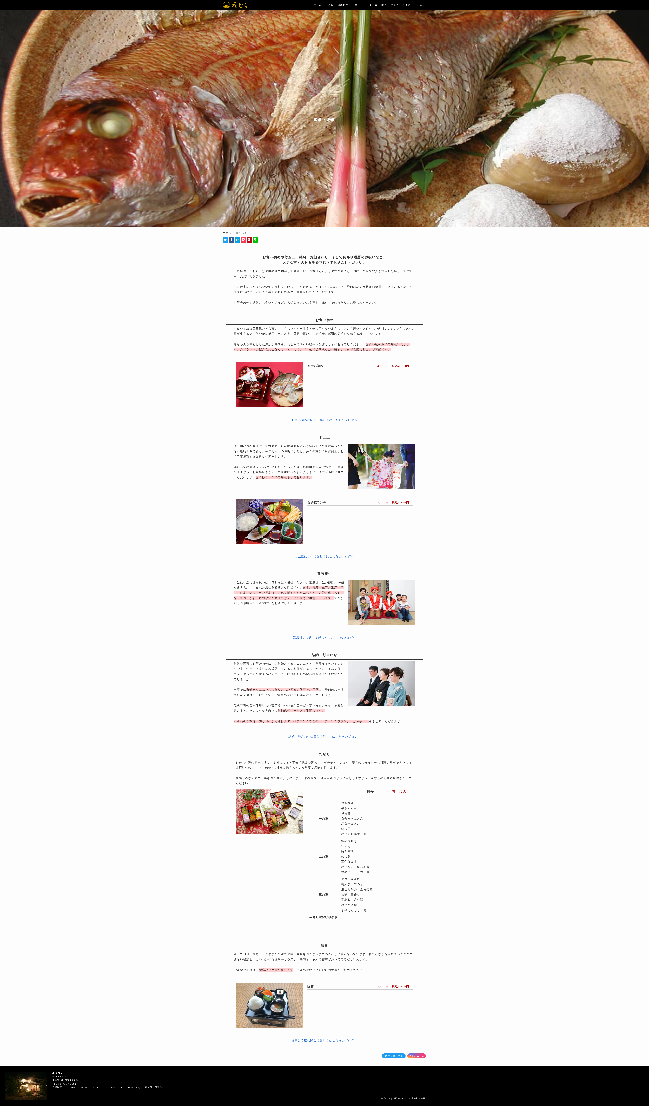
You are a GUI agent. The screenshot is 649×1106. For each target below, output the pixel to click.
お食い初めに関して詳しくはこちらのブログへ (325, 420)
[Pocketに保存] (244, 240)
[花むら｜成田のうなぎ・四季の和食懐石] (235, 5)
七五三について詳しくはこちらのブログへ (324, 556)
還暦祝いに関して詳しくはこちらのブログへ (324, 637)
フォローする (395, 1055)
